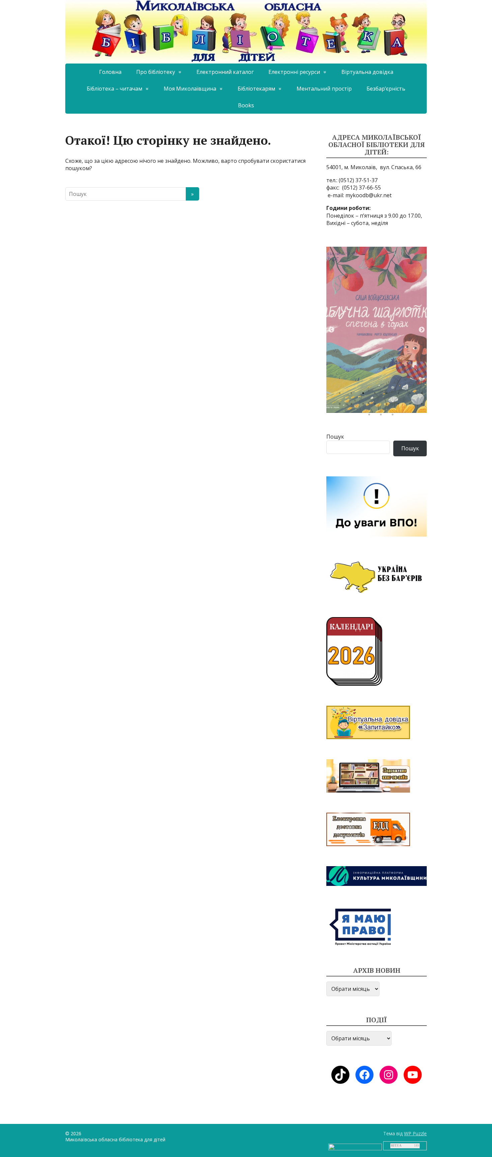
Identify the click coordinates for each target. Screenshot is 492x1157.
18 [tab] (382, 416)
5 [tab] (388, 394)
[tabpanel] (376, 330)
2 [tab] (353, 394)
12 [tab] (376, 405)
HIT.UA (396, 1145)
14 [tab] (400, 405)
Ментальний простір (324, 88)
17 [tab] (370, 416)
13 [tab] (388, 405)
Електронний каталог (225, 72)
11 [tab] (364, 405)
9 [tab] (341, 405)
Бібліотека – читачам (114, 88)
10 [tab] (353, 405)
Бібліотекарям (256, 88)
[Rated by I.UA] (355, 1146)
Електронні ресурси (294, 72)
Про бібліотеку (155, 72)
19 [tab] (394, 416)
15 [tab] (411, 405)
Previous (331, 330)
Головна (110, 72)
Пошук (335, 436)
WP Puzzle (415, 1133)
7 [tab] (411, 394)
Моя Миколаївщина (190, 88)
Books (246, 105)
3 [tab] (364, 394)
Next (421, 330)
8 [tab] (423, 394)
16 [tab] (423, 405)
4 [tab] (376, 394)
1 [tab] (341, 394)
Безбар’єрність (385, 88)
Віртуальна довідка (367, 72)
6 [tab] (400, 394)
